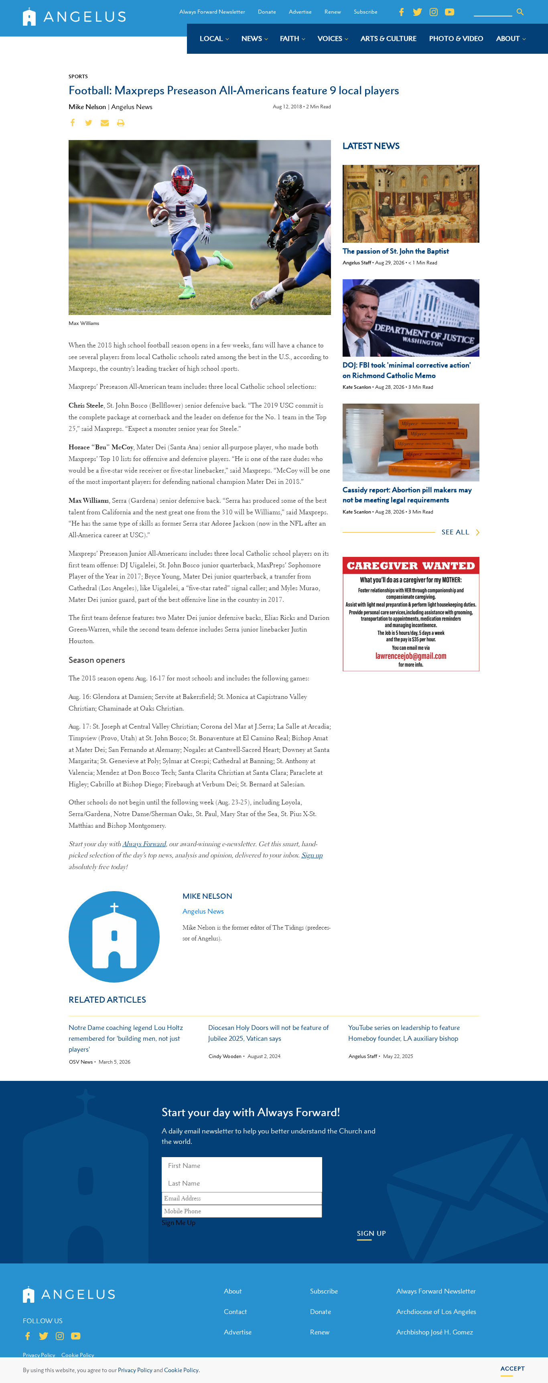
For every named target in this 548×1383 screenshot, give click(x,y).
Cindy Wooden (225, 1056)
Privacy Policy (135, 1370)
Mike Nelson (87, 107)
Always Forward (144, 844)
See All (456, 532)
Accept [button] (513, 1368)
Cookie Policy (77, 1355)
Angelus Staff (357, 263)
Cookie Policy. (182, 1370)
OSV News (81, 1062)
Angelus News (131, 107)
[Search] (520, 12)
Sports (78, 76)
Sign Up (371, 1233)
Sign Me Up (178, 1222)
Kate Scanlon (357, 387)
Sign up (312, 855)
